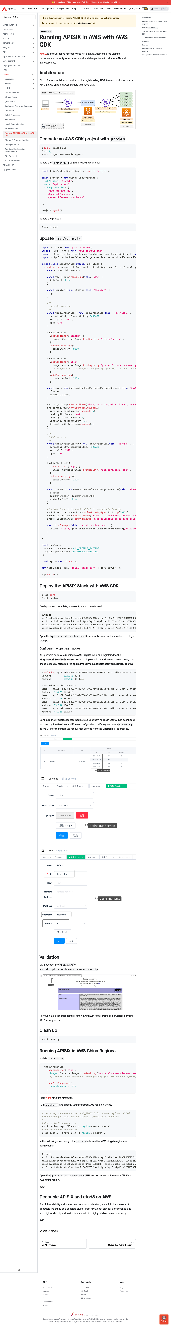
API (4, 52)
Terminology (8, 43)
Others (6, 74)
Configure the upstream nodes (154, 38)
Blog (74, 9)
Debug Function (12, 145)
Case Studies (85, 9)
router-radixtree (12, 92)
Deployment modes (11, 65)
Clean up (145, 45)
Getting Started (10, 25)
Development (9, 61)
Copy (132, 147)
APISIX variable (11, 129)
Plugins (6, 47)
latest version (84, 23)
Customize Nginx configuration (18, 106)
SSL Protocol (11, 156)
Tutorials (7, 38)
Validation (145, 41)
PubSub (8, 83)
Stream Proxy (11, 97)
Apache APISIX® (27, 9)
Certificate (9, 110)
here (48, 1097)
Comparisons (63, 9)
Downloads (98, 9)
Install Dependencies (14, 124)
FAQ (5, 70)
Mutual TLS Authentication (17, 140)
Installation (8, 29)
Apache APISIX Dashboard (14, 56)
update (149, 28)
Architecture (8, 34)
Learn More (115, 2)
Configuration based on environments (15, 150)
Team (108, 9)
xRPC (7, 88)
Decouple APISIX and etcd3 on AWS (154, 55)
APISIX (43, 53)
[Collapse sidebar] (19, 1270)
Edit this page (50, 1230)
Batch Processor (12, 115)
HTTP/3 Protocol (12, 161)
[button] (145, 8)
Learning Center (47, 9)
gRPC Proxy (10, 101)
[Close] (168, 2)
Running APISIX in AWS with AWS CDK (20, 134)
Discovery (9, 79)
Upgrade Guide (9, 170)
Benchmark (10, 120)
